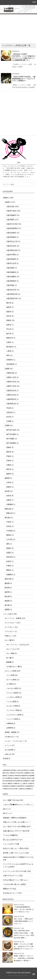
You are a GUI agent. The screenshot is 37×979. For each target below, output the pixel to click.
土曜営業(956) (6, 770)
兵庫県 (7, 425)
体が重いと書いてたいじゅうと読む (16, 853)
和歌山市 (9, 513)
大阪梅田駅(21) (29, 786)
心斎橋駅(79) (27, 773)
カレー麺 (8, 640)
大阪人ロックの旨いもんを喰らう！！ (17, 822)
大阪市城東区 (11, 276)
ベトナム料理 (11, 701)
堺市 (8, 355)
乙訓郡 (8, 421)
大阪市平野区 (11, 255)
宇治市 (8, 408)
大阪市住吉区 (11, 246)
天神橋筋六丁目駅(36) (19, 778)
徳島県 (7, 601)
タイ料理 (9, 684)
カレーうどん (11, 649)
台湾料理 (9, 728)
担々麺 (8, 658)
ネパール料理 (11, 680)
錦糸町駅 (32, 87)
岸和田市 (9, 360)
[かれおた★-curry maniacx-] (18, 5)
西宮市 (8, 452)
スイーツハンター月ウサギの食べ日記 (17, 871)
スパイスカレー (10, 623)
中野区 (8, 566)
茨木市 (8, 316)
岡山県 (7, 596)
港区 (8, 544)
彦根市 (8, 487)
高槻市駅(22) (21, 786)
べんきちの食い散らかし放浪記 (14, 884)
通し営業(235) (11, 773)
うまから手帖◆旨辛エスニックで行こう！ (18, 804)
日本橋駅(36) (9, 778)
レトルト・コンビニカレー (14, 741)
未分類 (5, 758)
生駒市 (8, 500)
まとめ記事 (9, 750)
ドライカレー (9, 631)
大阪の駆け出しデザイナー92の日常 (16, 831)
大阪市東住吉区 (12, 250)
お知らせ (8, 754)
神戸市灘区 (10, 439)
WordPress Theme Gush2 (19, 975)
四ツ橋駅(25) (9, 783)
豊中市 (8, 303)
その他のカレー (10, 737)
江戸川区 (9, 539)
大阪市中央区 (11, 211)
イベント (8, 745)
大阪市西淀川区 (12, 294)
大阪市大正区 (11, 263)
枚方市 (8, 333)
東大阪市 (9, 347)
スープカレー (9, 627)
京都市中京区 (11, 382)
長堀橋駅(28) (26, 781)
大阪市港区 (10, 268)
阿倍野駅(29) (18, 781)
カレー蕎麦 (10, 653)
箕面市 (8, 312)
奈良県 (7, 491)
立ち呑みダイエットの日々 (13, 893)
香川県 (7, 605)
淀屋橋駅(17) (29, 789)
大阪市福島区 (11, 215)
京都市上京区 (11, 377)
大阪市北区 (10, 206)
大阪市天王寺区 (12, 224)
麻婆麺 (8, 662)
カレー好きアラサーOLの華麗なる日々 (17, 826)
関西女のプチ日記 (9, 889)
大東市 (8, 342)
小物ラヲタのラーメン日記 (13, 875)
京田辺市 (9, 412)
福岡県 (7, 609)
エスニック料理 (10, 671)
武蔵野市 (9, 574)
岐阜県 (7, 588)
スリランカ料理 (12, 693)
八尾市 (8, 351)
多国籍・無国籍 (10, 732)
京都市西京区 (11, 399)
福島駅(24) (13, 786)
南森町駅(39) (25, 775)
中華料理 (9, 723)
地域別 (5, 198)
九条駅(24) (31, 783)
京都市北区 (10, 373)
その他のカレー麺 (12, 666)
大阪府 (7, 202)
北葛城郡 (9, 504)
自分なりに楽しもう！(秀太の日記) (16, 848)
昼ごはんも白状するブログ (13, 840)
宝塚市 (8, 460)
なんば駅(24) (23, 783)
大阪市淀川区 (11, 290)
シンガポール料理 (12, 697)
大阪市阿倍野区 (12, 228)
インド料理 (10, 675)
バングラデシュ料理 (25, 64)
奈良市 (8, 496)
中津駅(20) (5, 789)
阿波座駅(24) (6, 786)
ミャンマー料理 (12, 719)
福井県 (7, 592)
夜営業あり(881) (16, 770)
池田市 (8, 307)
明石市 (8, 469)
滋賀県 (7, 478)
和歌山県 (8, 509)
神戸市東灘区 (11, 443)
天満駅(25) (16, 783)
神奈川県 (8, 579)
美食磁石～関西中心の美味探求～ (15, 818)
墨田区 (15, 85)
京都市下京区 (11, 386)
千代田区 (15, 64)
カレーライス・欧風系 (13, 618)
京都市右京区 (11, 390)
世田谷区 (9, 557)
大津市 (8, 482)
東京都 (7, 517)
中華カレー (9, 636)
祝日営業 (18, 87)
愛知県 (7, 583)
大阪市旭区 (10, 285)
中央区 (8, 522)
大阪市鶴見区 (11, 281)
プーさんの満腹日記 (10, 835)
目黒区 (8, 553)
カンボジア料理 (12, 706)
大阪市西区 (10, 219)
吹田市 (8, 325)
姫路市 (8, 474)
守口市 (8, 329)
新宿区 (8, 548)
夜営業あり (25, 87)
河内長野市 (10, 364)
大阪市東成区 (11, 259)
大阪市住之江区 (12, 241)
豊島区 (8, 570)
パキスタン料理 (12, 688)
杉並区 (8, 561)
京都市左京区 (11, 395)
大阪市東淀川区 (12, 298)
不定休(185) (19, 773)
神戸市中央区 (11, 430)
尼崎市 (8, 447)
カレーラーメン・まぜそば (16, 645)
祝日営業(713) (25, 770)
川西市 (8, 465)
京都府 (7, 369)
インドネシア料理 (12, 710)
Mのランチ (7, 809)
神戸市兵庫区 (11, 434)
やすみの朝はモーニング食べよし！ (16, 880)
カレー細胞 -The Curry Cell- (13, 800)
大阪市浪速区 (11, 233)
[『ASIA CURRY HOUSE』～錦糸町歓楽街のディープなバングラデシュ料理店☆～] (6, 74)
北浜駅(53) (11, 775)
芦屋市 (8, 456)
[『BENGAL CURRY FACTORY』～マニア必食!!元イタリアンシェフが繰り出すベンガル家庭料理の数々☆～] (6, 52)
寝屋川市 (9, 338)
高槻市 (8, 320)
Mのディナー (8, 813)
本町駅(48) (17, 775)
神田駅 (20, 67)
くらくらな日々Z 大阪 (11, 844)
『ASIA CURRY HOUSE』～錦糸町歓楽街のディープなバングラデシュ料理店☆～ (23, 78)
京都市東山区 (11, 403)
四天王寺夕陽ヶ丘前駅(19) (17, 789)
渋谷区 (8, 526)
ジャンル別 (7, 614)
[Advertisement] (18, 29)
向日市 (8, 417)
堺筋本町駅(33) (9, 781)
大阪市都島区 (11, 272)
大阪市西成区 (11, 237)
